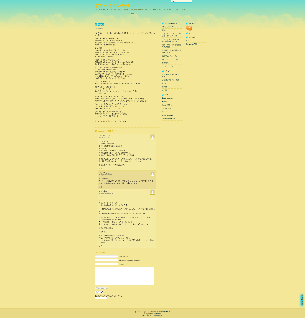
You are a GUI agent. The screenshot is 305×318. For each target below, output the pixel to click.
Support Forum (167, 108)
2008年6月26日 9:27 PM (106, 175)
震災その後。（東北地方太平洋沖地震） (171, 46)
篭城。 (164, 30)
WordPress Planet (168, 119)
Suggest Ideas (167, 105)
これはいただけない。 (170, 66)
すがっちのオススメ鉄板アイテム (171, 75)
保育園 (101, 24)
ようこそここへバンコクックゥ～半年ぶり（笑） (171, 35)
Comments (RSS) (158, 316)
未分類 (164, 90)
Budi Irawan (157, 314)
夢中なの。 (166, 63)
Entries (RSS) (145, 316)
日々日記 (113, 121)
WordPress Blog (167, 115)
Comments (191, 44)
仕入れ (164, 83)
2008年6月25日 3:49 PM (106, 137)
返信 (100, 169)
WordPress (166, 312)
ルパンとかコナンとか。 (170, 59)
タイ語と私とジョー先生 (170, 80)
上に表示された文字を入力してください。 (109, 296)
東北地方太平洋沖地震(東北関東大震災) (171, 51)
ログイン (189, 41)
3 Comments (124, 121)
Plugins (164, 101)
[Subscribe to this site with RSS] (189, 28)
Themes (165, 112)
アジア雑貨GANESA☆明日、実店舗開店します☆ (171, 40)
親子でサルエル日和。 (170, 56)
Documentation (167, 98)
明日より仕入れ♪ (168, 27)
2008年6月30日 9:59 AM (106, 193)
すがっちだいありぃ (114, 5)
